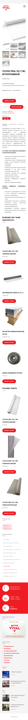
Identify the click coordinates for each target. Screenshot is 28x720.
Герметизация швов (9, 563)
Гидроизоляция (8, 556)
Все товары (6, 539)
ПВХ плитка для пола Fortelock (12, 549)
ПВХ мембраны (7, 648)
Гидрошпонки (7, 662)
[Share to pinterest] (6, 118)
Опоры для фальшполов (10, 569)
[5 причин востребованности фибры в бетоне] (5, 707)
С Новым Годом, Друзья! (16, 672)
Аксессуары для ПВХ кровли (10, 651)
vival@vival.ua (13, 609)
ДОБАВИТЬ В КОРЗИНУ (9, 100)
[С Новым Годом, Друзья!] (5, 674)
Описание (4, 124)
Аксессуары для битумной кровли (11, 653)
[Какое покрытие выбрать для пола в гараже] (5, 698)
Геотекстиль (11, 113)
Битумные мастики (8, 658)
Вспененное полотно (9, 576)
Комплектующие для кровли (12, 559)
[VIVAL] (12, 8)
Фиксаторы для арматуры (10, 572)
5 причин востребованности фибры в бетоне (17, 705)
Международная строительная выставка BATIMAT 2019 (18, 682)
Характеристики (13, 124)
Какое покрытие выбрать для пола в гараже (17, 696)
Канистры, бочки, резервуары (11, 543)
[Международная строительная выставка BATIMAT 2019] (5, 683)
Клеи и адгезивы (7, 546)
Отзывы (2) (21, 124)
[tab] (4, 125)
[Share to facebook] (3, 118)
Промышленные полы (10, 553)
